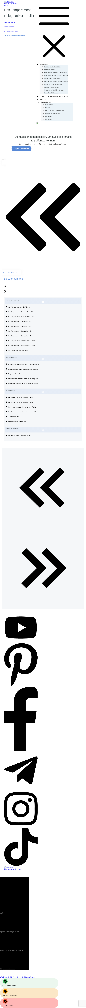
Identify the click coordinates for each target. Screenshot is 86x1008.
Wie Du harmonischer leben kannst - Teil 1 (22, 407)
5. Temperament (13, 416)
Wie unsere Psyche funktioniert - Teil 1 (20, 397)
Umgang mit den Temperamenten (19, 374)
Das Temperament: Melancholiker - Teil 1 (21, 341)
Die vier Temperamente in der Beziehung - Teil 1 (24, 378)
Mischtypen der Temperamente (18, 350)
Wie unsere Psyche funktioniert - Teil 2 (20, 402)
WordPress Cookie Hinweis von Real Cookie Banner (17, 977)
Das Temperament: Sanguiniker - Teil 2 (20, 336)
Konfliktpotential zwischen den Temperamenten (23, 369)
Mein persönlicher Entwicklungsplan (19, 435)
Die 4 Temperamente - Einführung (19, 307)
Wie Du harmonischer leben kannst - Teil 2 (22, 412)
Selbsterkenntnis (13, 278)
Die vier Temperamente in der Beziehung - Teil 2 (24, 383)
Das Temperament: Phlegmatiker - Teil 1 (21, 312)
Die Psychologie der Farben (17, 421)
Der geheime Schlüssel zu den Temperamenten (23, 364)
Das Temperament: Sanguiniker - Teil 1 (20, 331)
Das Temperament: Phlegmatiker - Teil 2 (21, 317)
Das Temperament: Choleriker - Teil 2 (20, 326)
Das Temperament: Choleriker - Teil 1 (20, 321)
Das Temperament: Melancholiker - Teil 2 (21, 345)
